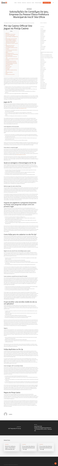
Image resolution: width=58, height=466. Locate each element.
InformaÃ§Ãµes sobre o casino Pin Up (11, 62)
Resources (24, 2)
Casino (41, 44)
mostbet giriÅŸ (42, 63)
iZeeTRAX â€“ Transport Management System (46, 57)
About (15, 2)
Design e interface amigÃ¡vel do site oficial (12, 58)
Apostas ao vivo (8, 67)
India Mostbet (42, 49)
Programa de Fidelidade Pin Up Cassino (11, 63)
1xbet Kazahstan (42, 36)
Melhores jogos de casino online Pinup (11, 38)
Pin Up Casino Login (8, 66)
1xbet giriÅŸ (42, 34)
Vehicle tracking (42, 82)
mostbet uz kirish (42, 67)
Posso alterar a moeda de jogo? (10, 35)
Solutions (19, 2)
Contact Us (29, 2)
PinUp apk (41, 73)
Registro (7, 52)
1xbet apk (41, 28)
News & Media (42, 70)
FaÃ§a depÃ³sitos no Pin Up (10, 53)
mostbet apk (42, 59)
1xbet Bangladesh (42, 31)
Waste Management (43, 88)
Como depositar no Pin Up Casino (10, 34)
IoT (40, 50)
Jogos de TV (7, 33)
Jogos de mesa (8, 65)
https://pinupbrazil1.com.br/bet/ (21, 154)
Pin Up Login (7, 68)
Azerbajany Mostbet (43, 40)
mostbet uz (42, 66)
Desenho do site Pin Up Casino (10, 74)
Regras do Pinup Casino (9, 55)
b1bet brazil (42, 43)
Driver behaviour (42, 47)
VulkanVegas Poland (43, 86)
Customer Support (43, 46)
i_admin (10, 414)
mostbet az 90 (42, 60)
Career (33, 2)
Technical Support (38, 2)
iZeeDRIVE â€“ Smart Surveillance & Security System (46, 53)
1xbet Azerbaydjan (43, 30)
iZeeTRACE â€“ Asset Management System (46, 56)
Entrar (7, 73)
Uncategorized (42, 79)
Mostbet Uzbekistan (43, 69)
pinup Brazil (42, 75)
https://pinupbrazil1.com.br (22, 108)
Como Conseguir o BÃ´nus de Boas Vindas (12, 54)
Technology (42, 76)
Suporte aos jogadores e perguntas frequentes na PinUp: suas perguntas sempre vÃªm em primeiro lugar (11, 41)
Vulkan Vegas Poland (43, 85)
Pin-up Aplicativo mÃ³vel (9, 64)
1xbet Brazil (42, 33)
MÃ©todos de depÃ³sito (9, 72)
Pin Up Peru (42, 72)
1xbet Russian (42, 37)
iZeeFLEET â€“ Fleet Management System (46, 54)
